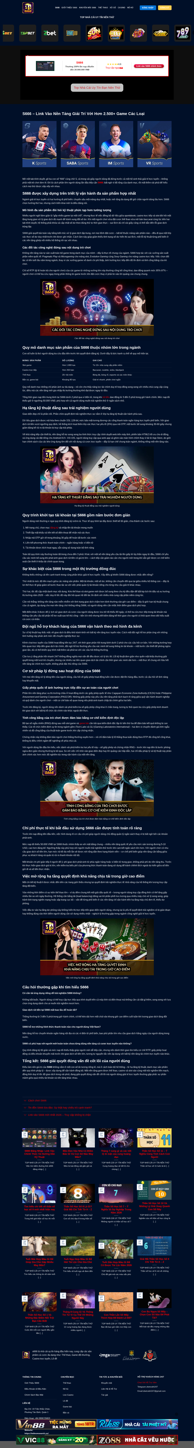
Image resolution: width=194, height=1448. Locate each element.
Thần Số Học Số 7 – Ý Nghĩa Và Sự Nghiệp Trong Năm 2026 (116, 1209)
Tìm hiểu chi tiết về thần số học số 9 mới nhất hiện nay (39, 1208)
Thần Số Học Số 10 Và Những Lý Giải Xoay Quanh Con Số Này (154, 1206)
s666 (57, 8)
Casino (121, 8)
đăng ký (54, 527)
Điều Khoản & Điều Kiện (35, 1389)
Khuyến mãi (106, 1383)
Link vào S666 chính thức (148, 66)
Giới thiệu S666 (69, 8)
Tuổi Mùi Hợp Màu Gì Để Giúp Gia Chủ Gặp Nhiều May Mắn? (39, 1262)
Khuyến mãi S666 (87, 8)
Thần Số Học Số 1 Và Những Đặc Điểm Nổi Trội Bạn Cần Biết (39, 1318)
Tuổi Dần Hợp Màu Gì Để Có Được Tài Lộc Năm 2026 (116, 1264)
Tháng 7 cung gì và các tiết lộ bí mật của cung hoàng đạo (116, 1154)
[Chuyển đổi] (25, 1101)
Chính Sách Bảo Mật (34, 1395)
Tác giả (104, 1395)
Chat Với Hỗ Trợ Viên (147, 1382)
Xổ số (113, 8)
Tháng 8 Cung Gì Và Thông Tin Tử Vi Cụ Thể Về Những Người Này (77, 1315)
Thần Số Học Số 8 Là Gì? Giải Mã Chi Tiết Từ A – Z (78, 1208)
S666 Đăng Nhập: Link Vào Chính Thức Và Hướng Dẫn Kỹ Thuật (39, 1154)
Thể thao (103, 8)
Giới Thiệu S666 (32, 1383)
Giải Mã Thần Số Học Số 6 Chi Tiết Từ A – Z (154, 1260)
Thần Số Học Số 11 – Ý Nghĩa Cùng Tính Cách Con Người (154, 1154)
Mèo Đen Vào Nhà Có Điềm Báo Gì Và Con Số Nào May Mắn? (78, 1154)
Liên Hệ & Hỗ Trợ (109, 1389)
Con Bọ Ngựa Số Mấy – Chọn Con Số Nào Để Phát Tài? (154, 1314)
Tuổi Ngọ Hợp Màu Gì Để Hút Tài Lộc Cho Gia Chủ (78, 1261)
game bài (84, 723)
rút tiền (106, 397)
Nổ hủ (130, 8)
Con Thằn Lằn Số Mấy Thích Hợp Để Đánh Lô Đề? (116, 1316)
